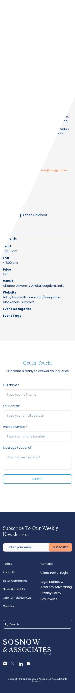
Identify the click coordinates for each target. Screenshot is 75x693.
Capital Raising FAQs (17, 598)
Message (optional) (17, 447)
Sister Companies (15, 581)
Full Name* (11, 385)
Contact (46, 564)
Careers (8, 606)
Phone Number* (15, 427)
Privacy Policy (50, 593)
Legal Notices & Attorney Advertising (56, 584)
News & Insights (14, 589)
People (7, 564)
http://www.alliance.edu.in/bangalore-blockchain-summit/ (32, 299)
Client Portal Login (54, 572)
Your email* (11, 406)
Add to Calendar (34, 215)
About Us (9, 572)
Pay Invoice (49, 599)
